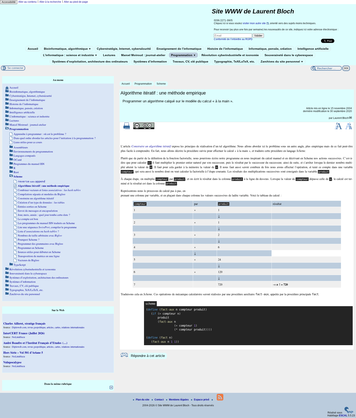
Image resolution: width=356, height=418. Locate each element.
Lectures (109, 55)
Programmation (183, 55)
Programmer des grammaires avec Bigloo (40, 244)
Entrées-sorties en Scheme (32, 206)
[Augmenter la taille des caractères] (338, 128)
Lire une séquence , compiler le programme (47, 227)
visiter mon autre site (254, 23)
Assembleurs (21, 147)
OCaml (18, 160)
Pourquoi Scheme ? (28, 239)
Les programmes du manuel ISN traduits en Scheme (46, 223)
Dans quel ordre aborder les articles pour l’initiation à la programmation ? (55, 138)
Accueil (33, 48)
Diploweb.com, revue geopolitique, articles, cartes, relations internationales (48, 327)
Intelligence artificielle (313, 48)
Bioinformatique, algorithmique (67, 48)
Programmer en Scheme (31, 248)
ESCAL (343, 415)
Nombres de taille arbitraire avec (40, 235)
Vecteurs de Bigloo (28, 260)
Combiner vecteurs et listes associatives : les (49, 190)
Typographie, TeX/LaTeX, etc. (234, 61)
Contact (159, 399)
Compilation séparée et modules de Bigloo (41, 194)
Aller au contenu (27, 1)
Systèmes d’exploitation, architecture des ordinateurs (90, 61)
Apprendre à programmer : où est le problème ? (40, 134)
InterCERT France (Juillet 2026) (24, 333)
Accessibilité (9, 2)
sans (31, 181)
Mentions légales (179, 399)
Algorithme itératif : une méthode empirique (43, 186)
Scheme (161, 83)
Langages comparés (24, 155)
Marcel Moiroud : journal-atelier (143, 55)
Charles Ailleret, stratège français (24, 323)
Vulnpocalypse (12, 362)
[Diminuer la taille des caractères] (348, 128)
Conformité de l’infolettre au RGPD (233, 39)
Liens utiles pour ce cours (28, 142)
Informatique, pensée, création (270, 48)
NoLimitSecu (18, 337)
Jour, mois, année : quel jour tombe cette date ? (44, 215)
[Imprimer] (126, 128)
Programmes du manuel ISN (29, 164)
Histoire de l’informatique (225, 48)
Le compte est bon (28, 219)
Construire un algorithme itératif (36, 198)
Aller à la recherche (50, 1)
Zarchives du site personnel (282, 61)
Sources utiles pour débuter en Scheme (39, 252)
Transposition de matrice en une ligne (39, 256)
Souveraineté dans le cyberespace (289, 55)
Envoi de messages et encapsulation (38, 211)
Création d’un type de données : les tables (41, 202)
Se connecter (15, 68)
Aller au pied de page (76, 1)
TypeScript (20, 265)
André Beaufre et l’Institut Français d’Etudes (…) (35, 343)
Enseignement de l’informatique (179, 48)
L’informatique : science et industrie (70, 55)
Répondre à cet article (148, 356)
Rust (16, 172)
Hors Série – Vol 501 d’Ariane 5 (23, 352)
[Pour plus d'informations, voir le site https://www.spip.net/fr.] (349, 412)
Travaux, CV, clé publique (190, 61)
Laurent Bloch (341, 118)
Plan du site (143, 399)
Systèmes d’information (150, 61)
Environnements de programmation (33, 151)
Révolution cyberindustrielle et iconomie (230, 55)
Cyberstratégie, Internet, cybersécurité (124, 48)
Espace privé (202, 399)
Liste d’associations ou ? (38, 231)
